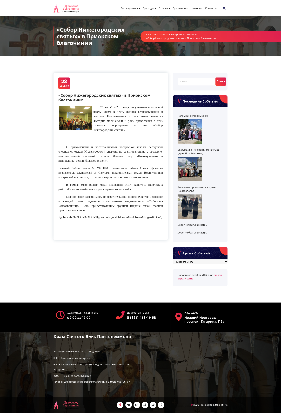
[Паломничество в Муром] (190, 131)
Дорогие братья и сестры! (193, 224)
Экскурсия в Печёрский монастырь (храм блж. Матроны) (199, 151)
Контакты (211, 8)
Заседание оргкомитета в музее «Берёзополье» (196, 189)
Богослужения (129, 8)
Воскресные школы (182, 34)
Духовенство (180, 8)
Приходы (148, 8)
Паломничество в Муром (193, 115)
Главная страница (156, 34)
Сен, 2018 (64, 83)
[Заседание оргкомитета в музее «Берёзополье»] (190, 206)
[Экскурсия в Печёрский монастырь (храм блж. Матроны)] (190, 169)
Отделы (163, 8)
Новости (197, 8)
